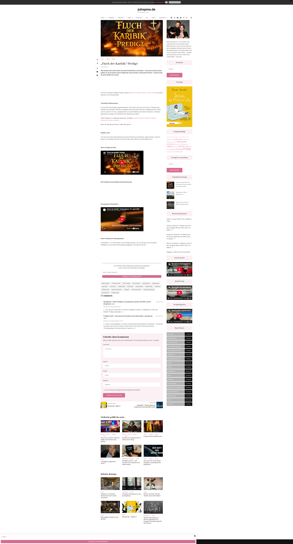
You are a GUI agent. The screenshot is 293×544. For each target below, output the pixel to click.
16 (184, 137)
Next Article (153, 402)
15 (183, 137)
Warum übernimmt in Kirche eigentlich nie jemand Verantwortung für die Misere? (153, 520)
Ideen (187, 144)
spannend (169, 151)
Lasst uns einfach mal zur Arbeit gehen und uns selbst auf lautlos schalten (183, 184)
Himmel (179, 144)
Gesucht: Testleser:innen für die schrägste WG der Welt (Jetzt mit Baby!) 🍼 (179, 228)
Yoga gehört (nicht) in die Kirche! (109, 518)
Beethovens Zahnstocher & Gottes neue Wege (131, 439)
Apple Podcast (141, 93)
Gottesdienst (171, 144)
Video (174, 151)
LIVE (146, 17)
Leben (187, 146)
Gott (184, 142)
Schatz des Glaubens (136, 289)
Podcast (179, 149)
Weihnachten (179, 151)
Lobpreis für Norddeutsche (153, 436)
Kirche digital (130, 286)
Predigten (111, 17)
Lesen (102, 17)
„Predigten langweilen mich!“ (108, 462)
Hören (102, 59)
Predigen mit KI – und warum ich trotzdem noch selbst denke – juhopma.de (128, 316)
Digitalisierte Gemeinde (128, 458)
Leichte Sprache (139, 118)
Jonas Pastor (113, 286)
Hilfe (176, 144)
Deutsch (116, 120)
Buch (180, 139)
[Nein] (291, 2)
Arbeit (173, 139)
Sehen (113, 59)
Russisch (111, 120)
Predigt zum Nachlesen (117, 289)
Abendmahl (169, 139)
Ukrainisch (104, 120)
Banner (102, 434)
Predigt (108, 59)
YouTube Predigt (115, 292)
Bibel (177, 139)
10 (176, 137)
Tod (172, 151)
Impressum (162, 17)
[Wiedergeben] (168, 275)
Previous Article (112, 403)
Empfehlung (125, 492)
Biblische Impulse (105, 283)
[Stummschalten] (188, 275)
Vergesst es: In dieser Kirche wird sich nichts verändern (109, 496)
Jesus (169, 146)
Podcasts (120, 17)
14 (181, 137)
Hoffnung (183, 144)
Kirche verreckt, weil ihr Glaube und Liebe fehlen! (152, 495)
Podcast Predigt (149, 286)
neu (170, 149)
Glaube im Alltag (146, 283)
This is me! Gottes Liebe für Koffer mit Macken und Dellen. (110, 439)
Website (105, 380)
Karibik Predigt (121, 286)
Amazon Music (151, 93)
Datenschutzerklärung (174, 2)
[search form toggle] (191, 18)
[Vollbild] (190, 275)
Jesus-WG (139, 17)
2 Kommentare (104, 67)
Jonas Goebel (175, 146)
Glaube (180, 142)
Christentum (186, 139)
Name (105, 361)
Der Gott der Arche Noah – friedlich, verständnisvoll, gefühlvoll (152, 462)
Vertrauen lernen (105, 292)
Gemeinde (174, 142)
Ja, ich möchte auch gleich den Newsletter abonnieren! (122, 390)
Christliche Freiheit (116, 283)
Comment (106, 344)
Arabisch (153, 118)
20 (187, 137)
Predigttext (126, 289)
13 (180, 137)
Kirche (182, 146)
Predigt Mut (157, 286)
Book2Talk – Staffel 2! (114, 406)
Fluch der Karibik (126, 283)
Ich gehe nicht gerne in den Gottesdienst (131, 495)
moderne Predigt (139, 286)
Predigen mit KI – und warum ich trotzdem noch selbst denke (131, 462)
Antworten (159, 302)
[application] (179, 269)
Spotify (133, 93)
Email (105, 371)
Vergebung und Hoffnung (149, 289)
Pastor (174, 149)
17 (186, 137)
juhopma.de (146, 9)
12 (178, 137)
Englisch (147, 118)
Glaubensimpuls (155, 283)
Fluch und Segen (136, 283)
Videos (129, 17)
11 (177, 137)
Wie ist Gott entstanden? (182, 252)
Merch (153, 17)
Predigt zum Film (105, 289)
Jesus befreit (104, 286)
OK (166, 2)
